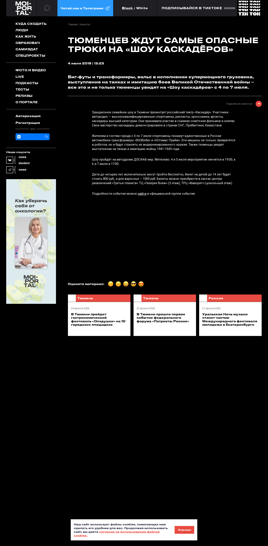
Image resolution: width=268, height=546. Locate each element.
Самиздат (27, 49)
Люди (22, 30)
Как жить (26, 36)
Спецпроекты (30, 55)
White (142, 8)
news (22, 157)
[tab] (33, 116)
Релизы (24, 95)
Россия (216, 298)
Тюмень (85, 298)
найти (142, 193)
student (24, 163)
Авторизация (28, 116)
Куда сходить (31, 23)
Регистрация (28, 123)
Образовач (28, 43)
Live (20, 76)
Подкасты (27, 83)
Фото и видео (31, 70)
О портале (27, 102)
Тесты (22, 89)
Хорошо (184, 529)
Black (127, 8)
